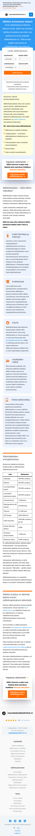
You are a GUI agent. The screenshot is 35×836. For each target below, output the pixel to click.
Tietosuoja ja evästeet (17, 806)
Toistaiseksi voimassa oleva (17, 777)
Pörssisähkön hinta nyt (17, 751)
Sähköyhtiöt (18, 759)
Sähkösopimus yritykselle (17, 788)
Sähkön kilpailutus (18, 746)
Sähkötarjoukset (17, 780)
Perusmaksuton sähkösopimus (22, 627)
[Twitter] (15, 821)
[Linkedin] (25, 821)
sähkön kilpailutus (20, 119)
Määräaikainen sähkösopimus (17, 775)
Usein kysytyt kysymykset (17, 808)
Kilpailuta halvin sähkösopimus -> (17, 175)
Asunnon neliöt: (23, 63)
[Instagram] (20, 821)
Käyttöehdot (17, 803)
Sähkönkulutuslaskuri (18, 754)
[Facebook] (10, 821)
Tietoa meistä (17, 798)
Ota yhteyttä (17, 801)
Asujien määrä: (23, 55)
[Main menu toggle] (31, 15)
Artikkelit (18, 761)
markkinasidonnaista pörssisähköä (14, 647)
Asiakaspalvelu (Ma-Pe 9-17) (17, 733)
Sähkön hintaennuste (17, 756)
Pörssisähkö (17, 772)
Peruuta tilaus (17, 811)
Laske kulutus (17, 73)
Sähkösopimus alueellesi (18, 748)
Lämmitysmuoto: (9, 63)
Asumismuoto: (8, 55)
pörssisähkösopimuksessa (15, 340)
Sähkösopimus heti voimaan (17, 785)
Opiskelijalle (17, 782)
